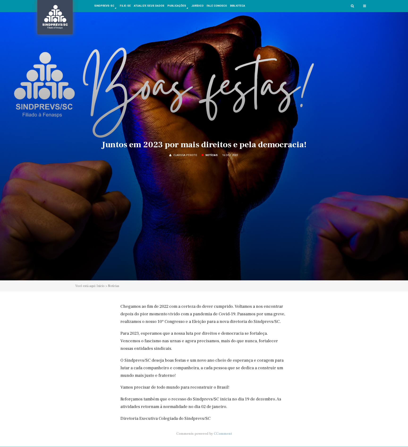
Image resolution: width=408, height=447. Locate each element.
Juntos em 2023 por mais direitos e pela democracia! (204, 144)
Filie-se (125, 6)
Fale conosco (217, 6)
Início (101, 286)
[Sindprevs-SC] (55, 17)
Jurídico (197, 6)
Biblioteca (237, 6)
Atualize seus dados (149, 6)
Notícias (113, 286)
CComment (223, 433)
